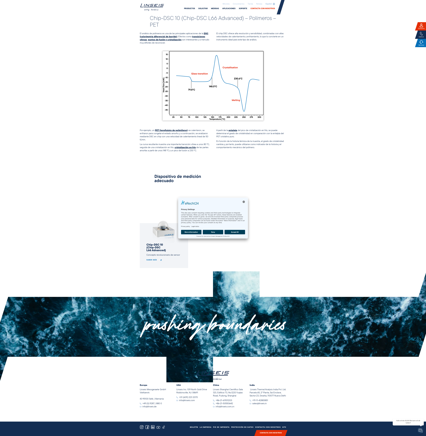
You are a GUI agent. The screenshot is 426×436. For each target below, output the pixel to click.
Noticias (259, 4)
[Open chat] (420, 430)
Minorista (226, 4)
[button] (269, 4)
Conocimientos (238, 4)
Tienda (250, 4)
